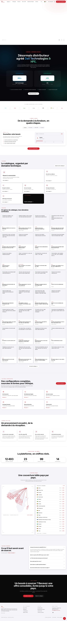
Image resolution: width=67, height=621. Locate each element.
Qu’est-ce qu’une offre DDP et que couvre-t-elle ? (39, 545)
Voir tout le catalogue (33, 356)
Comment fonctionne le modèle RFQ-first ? (38, 537)
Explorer (8, 1)
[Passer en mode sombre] (54, 2)
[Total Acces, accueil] (3, 2)
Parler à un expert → (11, 543)
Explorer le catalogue (39, 586)
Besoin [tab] (25, 118)
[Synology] (8, 98)
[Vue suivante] (64, 30)
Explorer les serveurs (32, 84)
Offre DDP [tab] (36, 118)
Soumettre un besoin (27, 586)
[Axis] (18, 98)
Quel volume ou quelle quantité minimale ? (38, 555)
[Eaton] (55, 98)
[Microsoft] (27, 98)
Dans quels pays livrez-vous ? (35, 551)
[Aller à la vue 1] (2, 30)
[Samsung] (46, 98)
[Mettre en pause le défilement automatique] (59, 30)
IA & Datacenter (40, 598)
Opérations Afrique (30, 1)
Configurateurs (25, 601)
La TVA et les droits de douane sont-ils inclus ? (39, 548)
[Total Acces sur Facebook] (53, 603)
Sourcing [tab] (30, 118)
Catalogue (14, 1)
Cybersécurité (40, 601)
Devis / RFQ (24, 1)
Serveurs (18, 1)
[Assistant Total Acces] (64, 618)
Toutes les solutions (60, 373)
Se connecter (50, 1)
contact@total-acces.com (56, 600)
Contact (36, 1)
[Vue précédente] (62, 30)
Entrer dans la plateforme (61, 1)
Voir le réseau (8, 24)
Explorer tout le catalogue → (60, 156)
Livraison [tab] (42, 118)
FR (41, 1)
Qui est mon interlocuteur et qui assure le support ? (40, 558)
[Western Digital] (36, 98)
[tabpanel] (33, 128)
